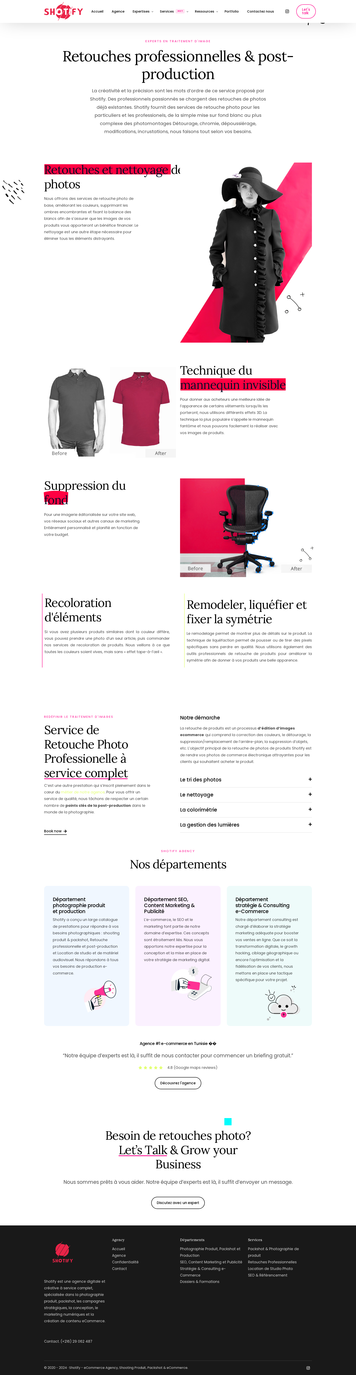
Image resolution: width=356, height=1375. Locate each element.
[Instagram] (287, 11)
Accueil (118, 1248)
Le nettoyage (196, 794)
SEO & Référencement (267, 1275)
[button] (246, 782)
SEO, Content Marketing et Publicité (211, 1262)
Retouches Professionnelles (272, 1262)
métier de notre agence (83, 792)
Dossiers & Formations (199, 1281)
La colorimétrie (198, 809)
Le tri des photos (200, 779)
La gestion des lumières (209, 824)
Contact (119, 1268)
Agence (119, 1255)
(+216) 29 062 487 (76, 1341)
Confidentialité (125, 1262)
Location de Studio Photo (270, 1268)
